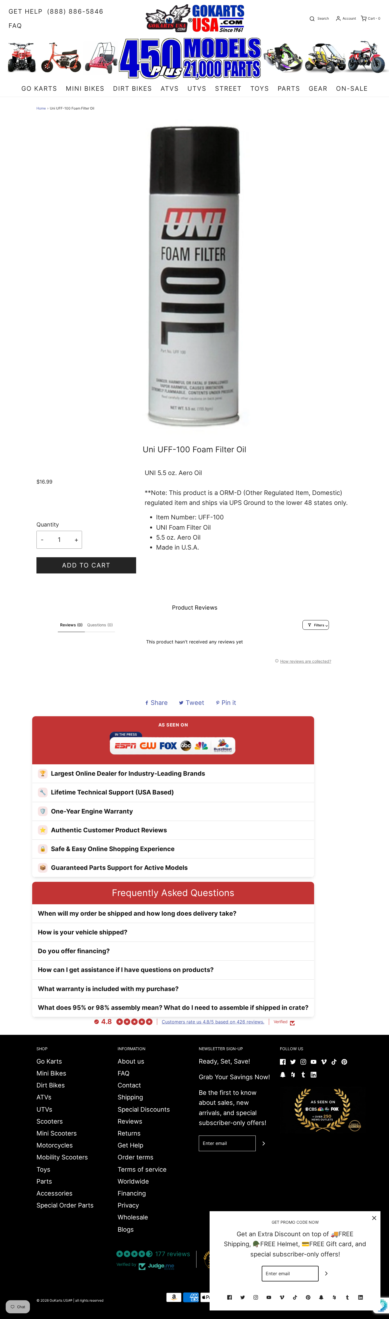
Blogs (126, 1229)
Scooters (49, 1121)
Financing (132, 1193)
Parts (44, 1181)
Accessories (54, 1193)
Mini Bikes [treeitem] (85, 88)
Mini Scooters (56, 1133)
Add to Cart (86, 565)
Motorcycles (54, 1145)
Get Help (130, 1145)
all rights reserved (89, 1300)
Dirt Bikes (50, 1085)
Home (41, 108)
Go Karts (49, 1061)
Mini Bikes (51, 1073)
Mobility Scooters (62, 1157)
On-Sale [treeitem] (352, 88)
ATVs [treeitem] (170, 88)
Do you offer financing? (74, 951)
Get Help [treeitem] (26, 11)
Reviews (130, 1121)
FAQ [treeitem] (15, 25)
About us (131, 1061)
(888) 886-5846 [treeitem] (75, 11)
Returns (129, 1133)
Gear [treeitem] (318, 88)
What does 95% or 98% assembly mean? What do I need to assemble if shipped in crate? (173, 1007)
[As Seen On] (322, 1110)
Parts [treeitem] (289, 88)
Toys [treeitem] (259, 88)
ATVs (44, 1097)
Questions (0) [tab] (100, 624)
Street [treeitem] (228, 88)
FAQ (124, 1073)
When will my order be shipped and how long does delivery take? (137, 913)
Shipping (130, 1097)
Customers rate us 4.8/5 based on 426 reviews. (213, 1022)
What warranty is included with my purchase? (108, 988)
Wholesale (133, 1217)
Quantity (47, 524)
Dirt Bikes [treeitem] (132, 88)
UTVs (44, 1109)
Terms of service (142, 1169)
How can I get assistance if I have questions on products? (126, 969)
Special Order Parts (65, 1205)
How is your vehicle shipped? (82, 932)
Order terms (135, 1157)
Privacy (128, 1205)
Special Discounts (144, 1109)
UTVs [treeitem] (196, 88)
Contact (129, 1085)
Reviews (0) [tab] (71, 624)
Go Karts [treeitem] (39, 88)
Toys (43, 1169)
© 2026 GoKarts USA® (54, 1300)
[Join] (263, 1143)
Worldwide (133, 1181)
